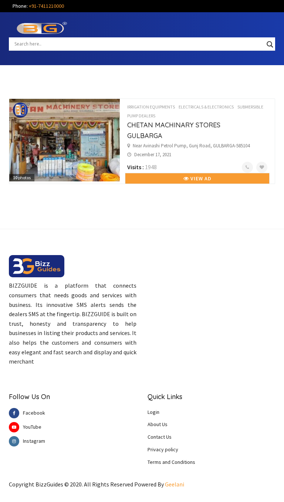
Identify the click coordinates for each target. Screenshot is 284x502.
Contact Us (160, 437)
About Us (158, 424)
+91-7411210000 (46, 6)
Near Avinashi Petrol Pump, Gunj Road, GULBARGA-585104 (191, 146)
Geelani (174, 484)
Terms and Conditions (171, 462)
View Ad (200, 178)
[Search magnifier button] (270, 44)
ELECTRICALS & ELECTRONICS (206, 107)
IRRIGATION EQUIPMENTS (151, 107)
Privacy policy (163, 449)
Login (153, 412)
